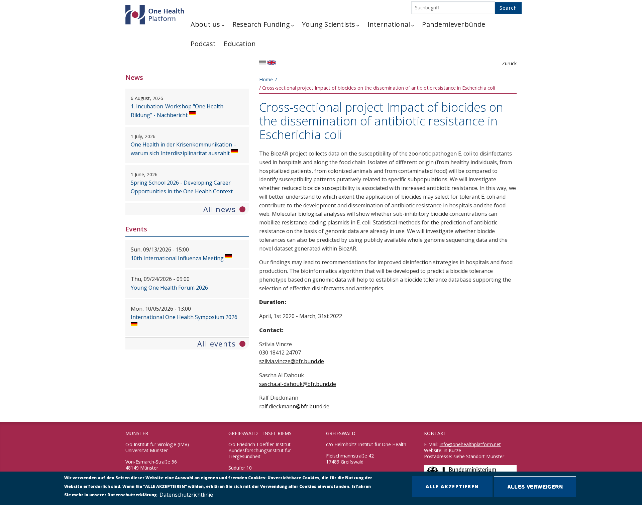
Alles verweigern (535, 486)
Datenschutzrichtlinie (186, 494)
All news (219, 209)
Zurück (509, 63)
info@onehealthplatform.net (470, 444)
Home (266, 79)
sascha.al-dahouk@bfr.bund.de (297, 384)
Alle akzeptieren (452, 486)
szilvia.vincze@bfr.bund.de (291, 361)
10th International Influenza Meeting (177, 258)
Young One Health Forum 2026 (169, 287)
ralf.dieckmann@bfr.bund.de (294, 406)
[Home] (153, 13)
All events (216, 343)
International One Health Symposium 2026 (184, 317)
